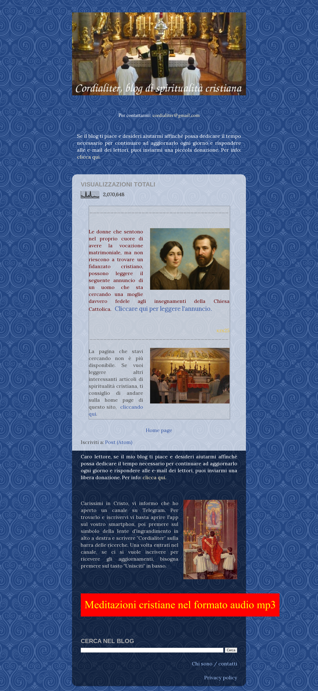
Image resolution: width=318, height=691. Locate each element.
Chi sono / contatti (214, 663)
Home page (159, 430)
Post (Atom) (118, 442)
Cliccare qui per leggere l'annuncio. (163, 309)
